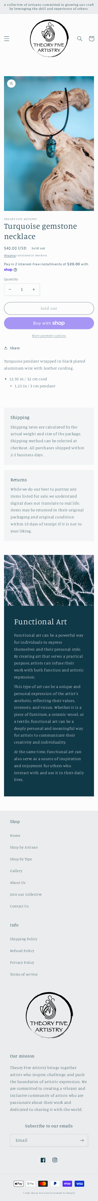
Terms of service (24, 974)
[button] (6, 38)
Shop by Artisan (24, 847)
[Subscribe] (82, 1140)
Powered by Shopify (64, 1192)
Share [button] (15, 348)
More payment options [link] (49, 335)
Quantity (11, 279)
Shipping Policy (23, 939)
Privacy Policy (22, 962)
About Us (18, 882)
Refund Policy (22, 950)
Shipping (10, 255)
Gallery (16, 871)
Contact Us (19, 906)
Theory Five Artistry (42, 1192)
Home (15, 835)
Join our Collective (26, 894)
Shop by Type (21, 859)
